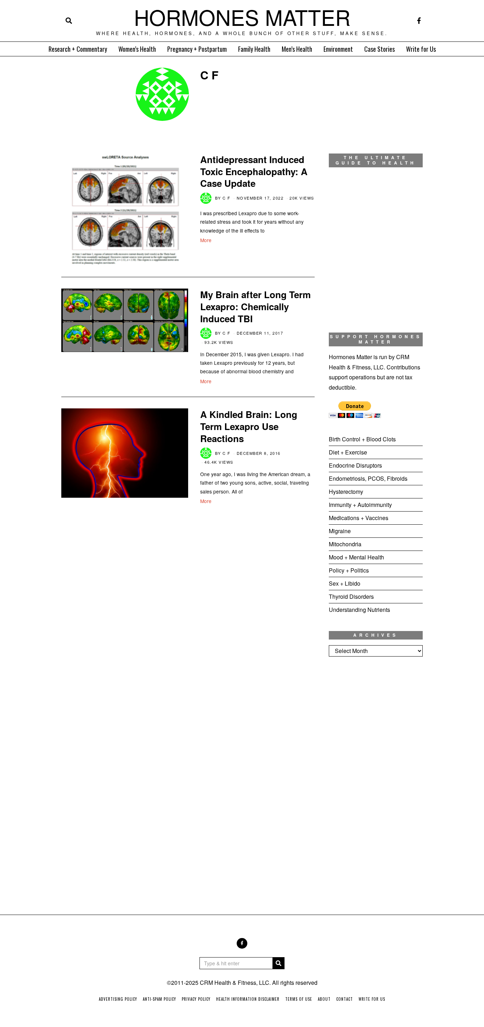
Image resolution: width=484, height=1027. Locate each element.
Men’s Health (297, 49)
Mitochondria (345, 544)
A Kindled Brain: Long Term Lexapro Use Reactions (248, 426)
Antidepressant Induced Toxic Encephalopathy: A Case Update (254, 171)
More (206, 240)
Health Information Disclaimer (248, 999)
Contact (344, 999)
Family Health (254, 49)
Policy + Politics (349, 570)
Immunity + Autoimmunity (360, 505)
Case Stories (379, 49)
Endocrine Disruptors (355, 465)
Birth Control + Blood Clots (362, 439)
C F (227, 198)
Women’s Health (137, 49)
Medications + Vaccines (358, 518)
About (324, 999)
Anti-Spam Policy (159, 999)
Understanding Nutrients (359, 609)
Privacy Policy (196, 999)
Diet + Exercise (348, 452)
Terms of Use (298, 999)
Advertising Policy (118, 999)
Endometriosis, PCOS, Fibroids (368, 478)
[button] (278, 963)
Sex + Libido (344, 583)
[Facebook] (419, 20)
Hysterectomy (346, 491)
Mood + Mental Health (356, 557)
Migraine (340, 531)
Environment (338, 49)
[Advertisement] (376, 780)
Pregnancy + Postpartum (197, 49)
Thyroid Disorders (351, 596)
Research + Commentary (78, 49)
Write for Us (421, 49)
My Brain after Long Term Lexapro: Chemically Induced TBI (255, 306)
